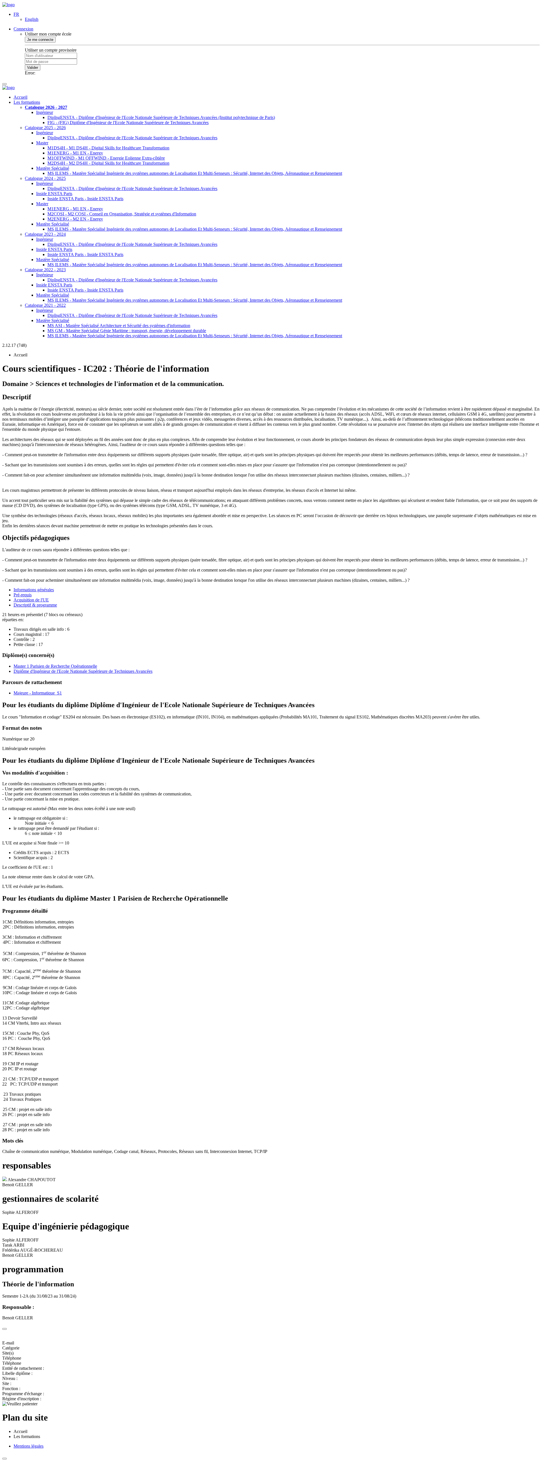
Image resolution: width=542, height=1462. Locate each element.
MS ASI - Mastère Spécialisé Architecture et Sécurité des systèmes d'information (118, 325)
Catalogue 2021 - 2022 (45, 305)
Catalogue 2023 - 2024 (45, 234)
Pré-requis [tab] (23, 594)
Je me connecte (40, 40)
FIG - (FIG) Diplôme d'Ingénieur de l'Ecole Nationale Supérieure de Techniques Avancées (128, 122)
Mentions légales (28, 1446)
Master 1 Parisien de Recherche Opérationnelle (55, 666)
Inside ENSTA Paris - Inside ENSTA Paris (85, 198)
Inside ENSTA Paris (54, 193)
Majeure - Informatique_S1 (38, 693)
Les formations (27, 102)
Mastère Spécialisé (52, 168)
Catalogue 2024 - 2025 (45, 178)
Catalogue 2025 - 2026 (45, 127)
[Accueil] (8, 4)
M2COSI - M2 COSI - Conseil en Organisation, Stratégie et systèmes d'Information (121, 213)
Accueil (20, 97)
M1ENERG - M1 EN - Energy (75, 153)
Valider (32, 67)
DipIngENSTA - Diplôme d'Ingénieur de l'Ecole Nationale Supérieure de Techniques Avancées (132, 137)
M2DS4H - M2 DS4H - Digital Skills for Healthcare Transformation (108, 163)
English (31, 19)
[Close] (4, 1329)
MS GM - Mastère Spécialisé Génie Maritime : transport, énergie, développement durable (126, 330)
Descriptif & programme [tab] (35, 605)
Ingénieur (44, 112)
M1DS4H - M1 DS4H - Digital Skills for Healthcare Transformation (108, 147)
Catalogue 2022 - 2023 (45, 269)
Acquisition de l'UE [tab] (31, 599)
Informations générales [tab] (34, 589)
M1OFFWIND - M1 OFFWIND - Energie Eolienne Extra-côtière (106, 158)
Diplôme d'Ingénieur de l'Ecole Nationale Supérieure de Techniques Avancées (83, 671)
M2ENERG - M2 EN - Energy (75, 219)
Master (42, 142)
